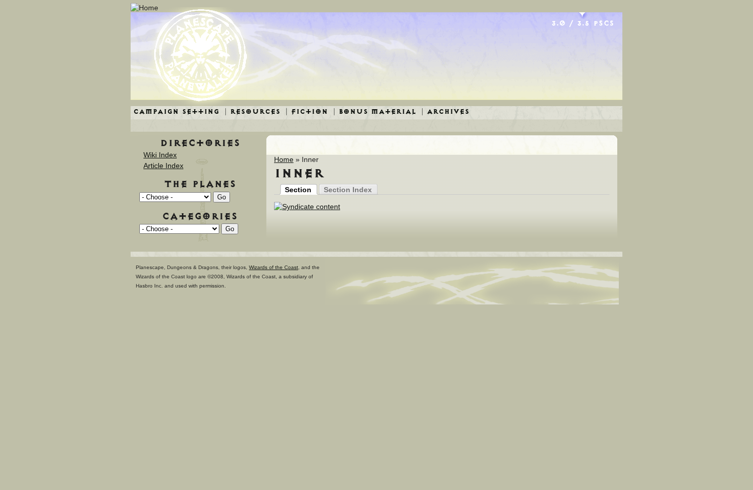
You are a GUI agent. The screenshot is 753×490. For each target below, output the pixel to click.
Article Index (163, 165)
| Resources (252, 111)
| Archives (445, 111)
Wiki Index (160, 155)
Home (284, 159)
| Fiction (306, 111)
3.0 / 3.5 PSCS (582, 23)
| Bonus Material (374, 111)
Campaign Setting (176, 111)
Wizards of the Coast (273, 267)
